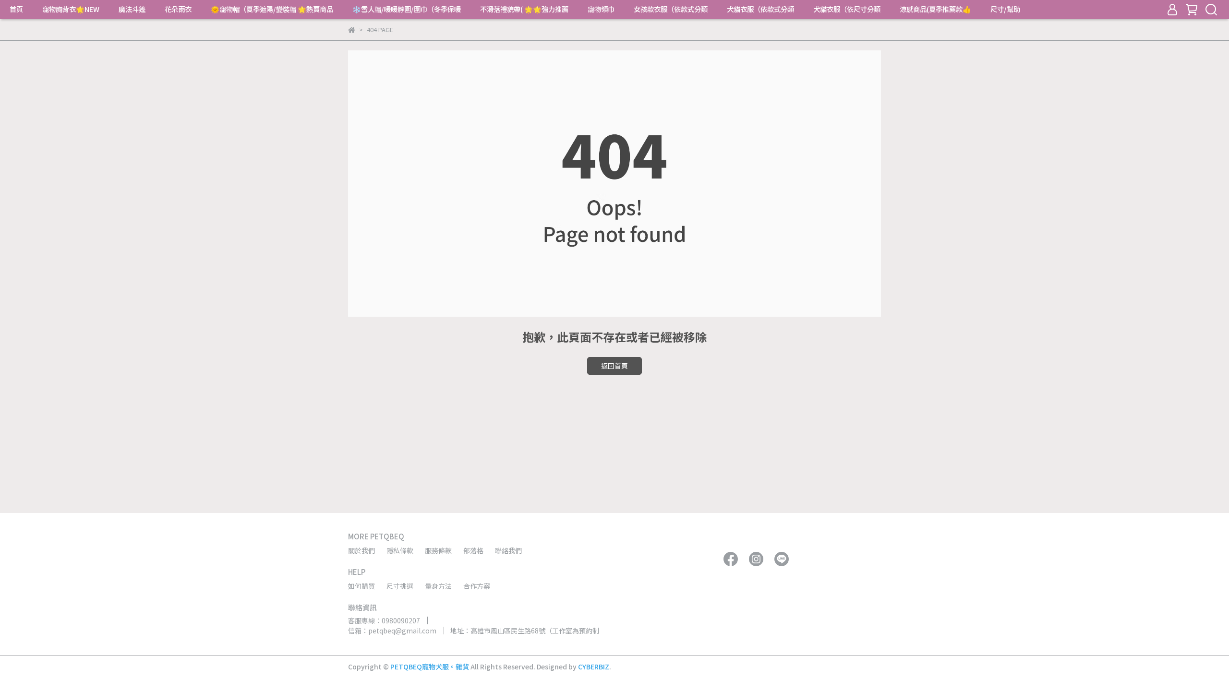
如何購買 (361, 586)
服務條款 (438, 550)
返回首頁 (614, 365)
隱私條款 (399, 550)
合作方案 (476, 586)
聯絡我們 (508, 550)
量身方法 (438, 586)
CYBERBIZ (593, 666)
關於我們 (361, 550)
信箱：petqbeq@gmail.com (392, 630)
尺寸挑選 (399, 586)
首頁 (16, 9)
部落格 (473, 550)
